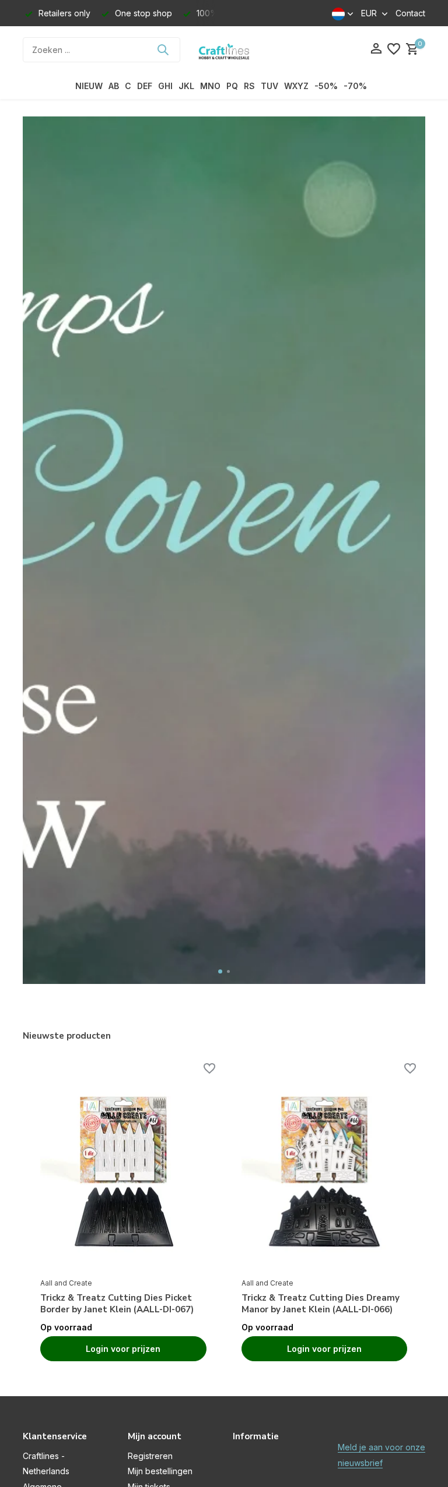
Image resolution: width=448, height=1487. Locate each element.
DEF (144, 86)
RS (249, 86)
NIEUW (89, 86)
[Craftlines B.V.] (224, 49)
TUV (269, 86)
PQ (232, 86)
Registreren (150, 1456)
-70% (355, 86)
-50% (326, 86)
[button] (220, 971)
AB (113, 86)
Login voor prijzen (123, 1349)
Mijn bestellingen (160, 1471)
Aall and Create (66, 1283)
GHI (165, 86)
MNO (210, 86)
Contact (410, 13)
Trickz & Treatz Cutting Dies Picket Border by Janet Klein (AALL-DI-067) (117, 1304)
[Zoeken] (163, 49)
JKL (186, 86)
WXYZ (296, 86)
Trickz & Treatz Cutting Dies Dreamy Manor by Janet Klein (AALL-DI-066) (321, 1304)
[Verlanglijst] (393, 49)
